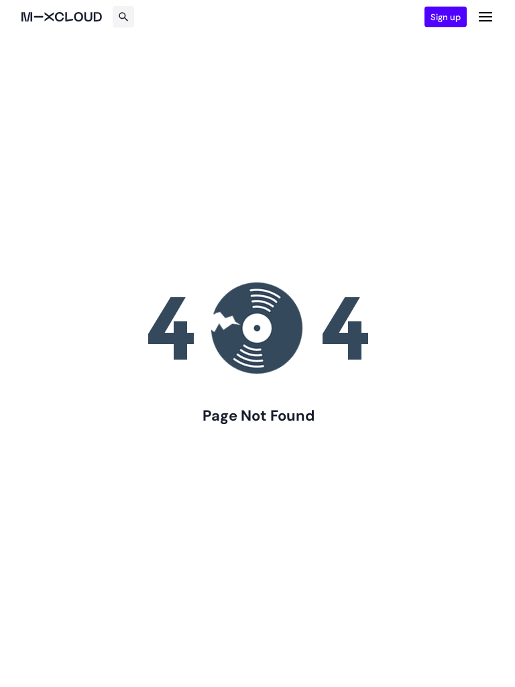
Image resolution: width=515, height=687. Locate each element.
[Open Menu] (485, 17)
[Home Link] (61, 16)
